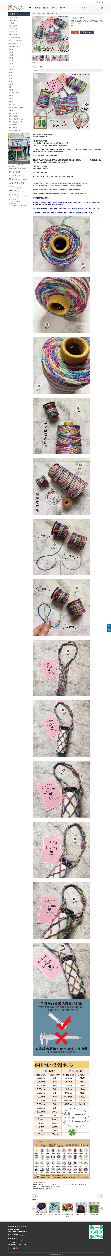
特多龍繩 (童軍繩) (14, 93)
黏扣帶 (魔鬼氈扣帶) (14, 130)
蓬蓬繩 (11, 49)
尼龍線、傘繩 (13, 29)
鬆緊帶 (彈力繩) (13, 124)
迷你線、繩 (12, 20)
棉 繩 (10, 81)
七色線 (11, 101)
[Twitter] (11, 1248)
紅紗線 (11, 87)
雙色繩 (11, 63)
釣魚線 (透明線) (13, 34)
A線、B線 (12, 104)
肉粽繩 (11, 90)
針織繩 (11, 55)
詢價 (75, 32)
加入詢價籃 (88, 32)
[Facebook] (9, 1248)
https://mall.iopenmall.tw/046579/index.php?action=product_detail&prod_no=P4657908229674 (62, 1184)
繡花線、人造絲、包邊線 (16, 40)
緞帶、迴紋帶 (13, 127)
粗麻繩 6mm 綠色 (94, 1214)
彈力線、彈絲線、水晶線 (16, 119)
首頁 (30, 8)
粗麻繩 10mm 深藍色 (41, 1214)
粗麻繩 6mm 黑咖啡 (81, 1214)
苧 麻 (10, 75)
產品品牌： (36, 67)
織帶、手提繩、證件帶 (15, 122)
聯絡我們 (62, 8)
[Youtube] (14, 1248)
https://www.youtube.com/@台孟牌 (17, 205)
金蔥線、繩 (12, 43)
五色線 (11, 95)
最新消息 (54, 8)
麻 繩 (10, 72)
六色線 (11, 98)
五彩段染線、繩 (13, 46)
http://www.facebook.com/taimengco (17, 192)
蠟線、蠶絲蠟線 (13, 113)
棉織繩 (11, 61)
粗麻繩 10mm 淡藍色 (54, 1214)
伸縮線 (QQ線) (13, 31)
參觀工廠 (45, 8)
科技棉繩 (11, 69)
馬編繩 (11, 52)
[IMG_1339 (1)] (19, 148)
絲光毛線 (11, 66)
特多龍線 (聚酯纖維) (14, 37)
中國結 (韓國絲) (13, 116)
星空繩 (11, 58)
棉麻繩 (11, 84)
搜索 (102, 8)
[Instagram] (17, 1248)
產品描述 (36, 70)
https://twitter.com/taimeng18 (16, 201)
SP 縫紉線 (12, 23)
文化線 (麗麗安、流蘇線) (16, 107)
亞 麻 (10, 78)
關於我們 (37, 8)
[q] (16, 8)
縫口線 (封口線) (13, 26)
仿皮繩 (11, 110)
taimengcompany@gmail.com (16, 187)
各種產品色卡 (13, 17)
